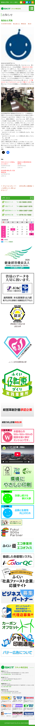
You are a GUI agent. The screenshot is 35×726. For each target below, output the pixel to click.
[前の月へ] (22, 220)
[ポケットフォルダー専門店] (6, 697)
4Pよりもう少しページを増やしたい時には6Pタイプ (8, 188)
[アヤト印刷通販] (17, 640)
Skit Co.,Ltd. (15, 723)
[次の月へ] (31, 220)
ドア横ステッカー (26, 82)
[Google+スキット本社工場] (24, 2)
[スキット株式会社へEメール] (21, 2)
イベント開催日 (8, 241)
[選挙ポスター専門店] (17, 697)
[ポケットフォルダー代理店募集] (17, 611)
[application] (17, 454)
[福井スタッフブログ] (17, 713)
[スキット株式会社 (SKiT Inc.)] (11, 8)
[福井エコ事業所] (17, 545)
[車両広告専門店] (29, 705)
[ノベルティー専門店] (6, 705)
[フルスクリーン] (31, 462)
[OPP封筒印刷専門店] (17, 705)
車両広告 (23, 23)
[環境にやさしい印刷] (17, 477)
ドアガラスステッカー (13, 82)
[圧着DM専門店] (29, 697)
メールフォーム (31, 198)
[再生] (3, 462)
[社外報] (17, 435)
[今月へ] (26, 220)
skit (30, 23)
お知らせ (17, 23)
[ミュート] (29, 462)
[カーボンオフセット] (17, 625)
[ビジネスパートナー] (17, 596)
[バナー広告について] (17, 652)
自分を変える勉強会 (26, 186)
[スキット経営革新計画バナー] (17, 409)
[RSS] (32, 2)
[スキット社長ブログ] (6, 713)
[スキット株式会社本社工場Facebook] (29, 2)
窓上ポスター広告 (27, 67)
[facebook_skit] (29, 713)
